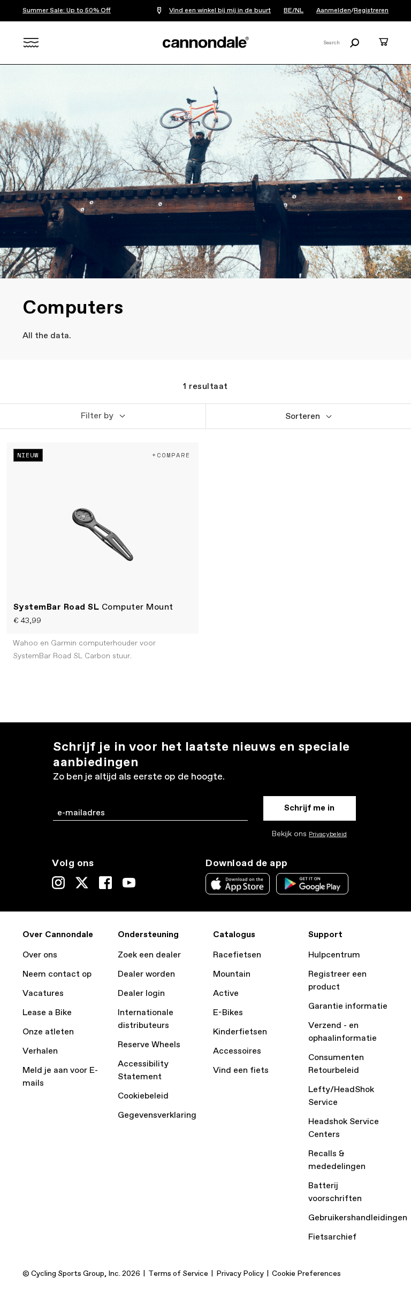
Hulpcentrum (334, 955)
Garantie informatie (347, 1006)
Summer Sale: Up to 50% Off (66, 10)
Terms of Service (178, 1274)
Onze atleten (48, 1032)
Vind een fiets (241, 1070)
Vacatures (43, 993)
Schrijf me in (309, 808)
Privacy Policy (240, 1274)
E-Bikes (228, 1012)
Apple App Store (238, 883)
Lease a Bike (47, 1012)
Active (226, 993)
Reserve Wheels (149, 1044)
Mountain (231, 974)
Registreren (371, 10)
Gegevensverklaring (157, 1115)
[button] (103, 416)
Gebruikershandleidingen (357, 1218)
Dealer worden (146, 974)
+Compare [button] (171, 454)
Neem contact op (57, 974)
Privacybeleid (328, 834)
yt (129, 882)
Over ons (39, 955)
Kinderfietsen (240, 1032)
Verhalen (40, 1051)
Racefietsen (237, 955)
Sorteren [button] (302, 416)
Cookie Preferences (306, 1274)
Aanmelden (333, 10)
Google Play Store (312, 883)
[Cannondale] (205, 42)
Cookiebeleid (143, 1096)
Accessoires (237, 1051)
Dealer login (141, 993)
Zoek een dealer (149, 955)
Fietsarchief (332, 1237)
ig (58, 882)
